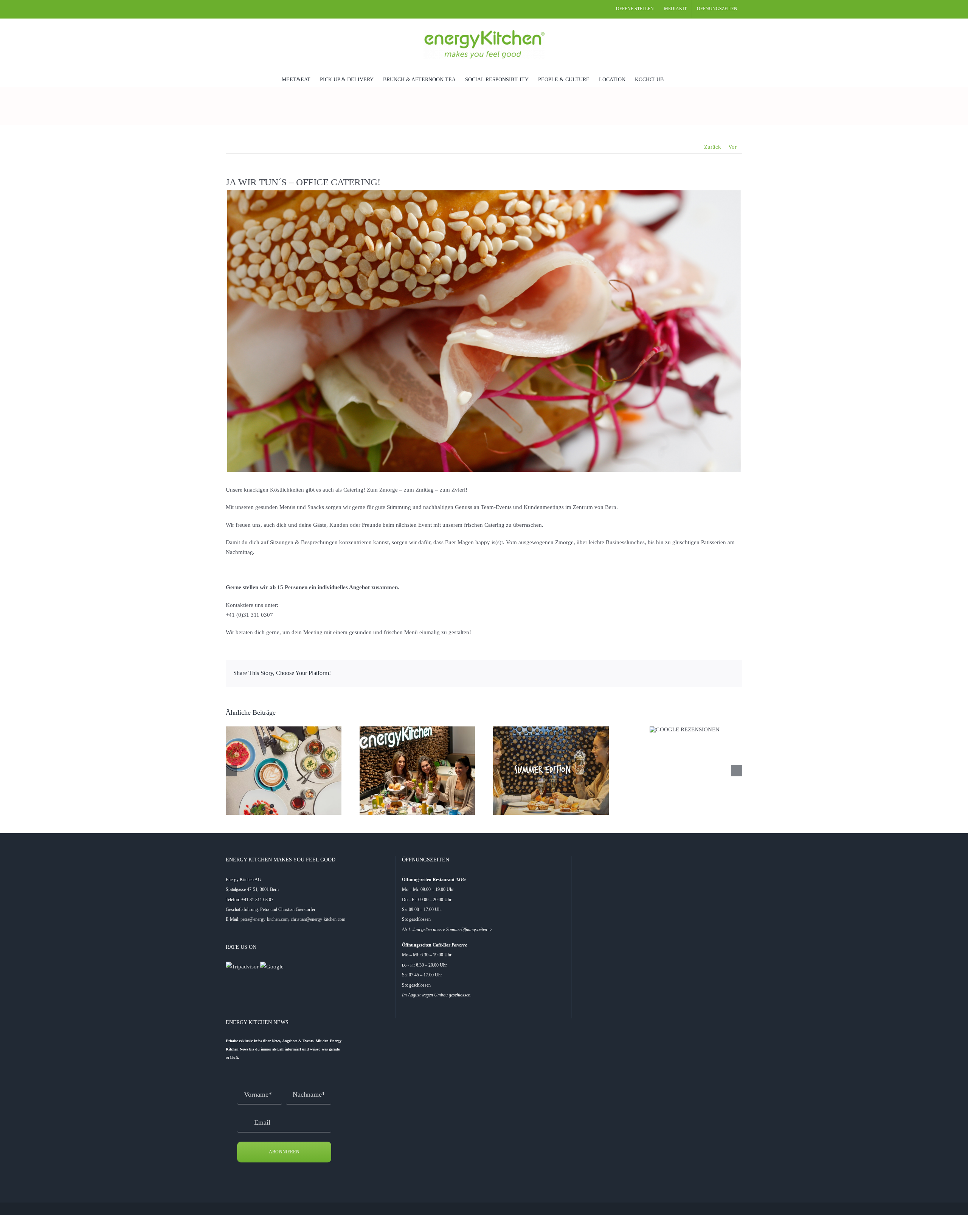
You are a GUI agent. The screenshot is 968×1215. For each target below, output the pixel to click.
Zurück (712, 147)
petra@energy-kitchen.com (264, 919)
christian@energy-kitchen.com (318, 919)
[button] (675, 79)
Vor (732, 147)
